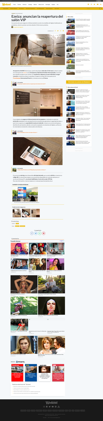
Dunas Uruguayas (49, 8)
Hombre (49, 410)
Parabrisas (55, 410)
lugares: (13, 223)
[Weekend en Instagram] (44, 407)
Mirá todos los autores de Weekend (79, 82)
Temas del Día (5, 8)
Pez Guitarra (21, 8)
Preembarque (17, 78)
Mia (73, 410)
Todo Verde (57, 8)
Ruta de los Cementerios (30, 8)
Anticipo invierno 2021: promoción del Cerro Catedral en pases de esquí (27, 391)
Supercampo (61, 410)
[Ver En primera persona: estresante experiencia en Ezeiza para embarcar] (25, 188)
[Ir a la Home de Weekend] (51, 402)
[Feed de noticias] (55, 407)
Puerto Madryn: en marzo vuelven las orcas (21, 389)
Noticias (33, 410)
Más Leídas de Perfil (73, 87)
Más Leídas (70, 16)
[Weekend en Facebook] (47, 407)
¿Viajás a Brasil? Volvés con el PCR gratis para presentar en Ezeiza (31, 169)
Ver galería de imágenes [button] (18, 27)
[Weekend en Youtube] (53, 407)
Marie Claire (39, 410)
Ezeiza (25, 72)
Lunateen (77, 410)
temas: (13, 226)
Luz (69, 410)
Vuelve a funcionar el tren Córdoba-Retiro (21, 388)
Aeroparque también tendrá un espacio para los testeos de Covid (31, 83)
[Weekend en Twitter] (49, 407)
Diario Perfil (23, 410)
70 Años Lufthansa (13, 8)
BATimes (82, 410)
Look (66, 410)
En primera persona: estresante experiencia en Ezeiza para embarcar (26, 202)
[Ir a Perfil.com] (98, 0)
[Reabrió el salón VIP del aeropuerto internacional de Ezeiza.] (16, 213)
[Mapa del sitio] (59, 407)
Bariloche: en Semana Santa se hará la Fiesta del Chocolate (24, 386)
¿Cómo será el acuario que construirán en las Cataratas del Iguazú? (26, 393)
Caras (29, 410)
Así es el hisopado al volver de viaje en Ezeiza (26, 132)
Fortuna (44, 410)
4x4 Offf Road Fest (40, 8)
